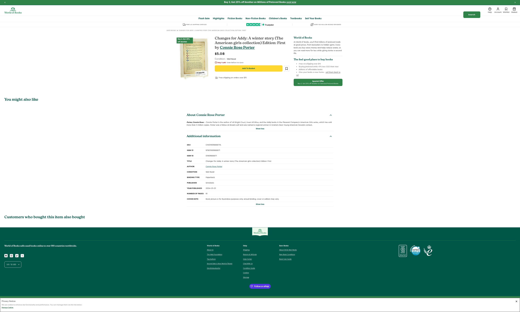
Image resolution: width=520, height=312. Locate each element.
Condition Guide (249, 268)
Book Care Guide (285, 259)
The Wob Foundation (214, 254)
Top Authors (211, 259)
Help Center (247, 259)
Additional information (204, 136)
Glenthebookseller (213, 268)
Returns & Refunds (250, 254)
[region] (260, 305)
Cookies (246, 272)
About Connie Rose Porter (206, 115)
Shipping (246, 250)
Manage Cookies (7, 307)
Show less (260, 129)
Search (471, 15)
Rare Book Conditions (287, 254)
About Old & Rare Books (288, 250)
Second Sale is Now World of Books (219, 263)
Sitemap (246, 277)
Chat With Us (248, 263)
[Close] (516, 301)
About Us (210, 250)
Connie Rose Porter (237, 48)
